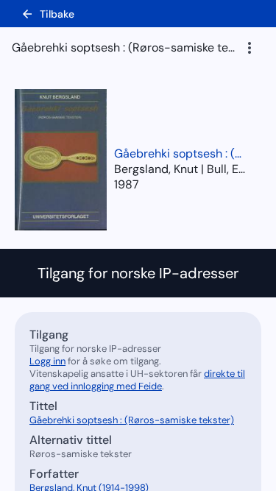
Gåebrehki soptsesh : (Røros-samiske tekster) (180, 153)
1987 (126, 184)
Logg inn (47, 361)
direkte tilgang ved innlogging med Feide (137, 379)
